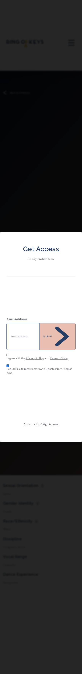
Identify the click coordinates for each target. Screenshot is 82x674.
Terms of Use (59, 358)
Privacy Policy (35, 358)
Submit (47, 336)
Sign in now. (51, 424)
